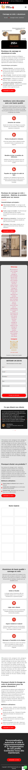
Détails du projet (6, 386)
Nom (3, 367)
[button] (26, 7)
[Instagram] (3, 3)
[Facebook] (1, 3)
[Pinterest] (7, 3)
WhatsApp (4, 376)
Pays (3, 381)
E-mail (3, 371)
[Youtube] (5, 3)
